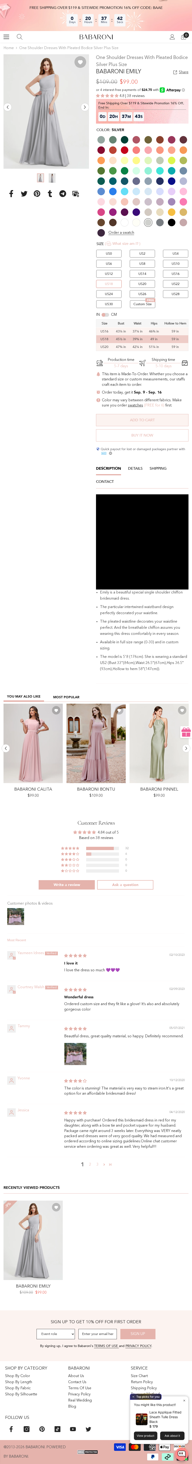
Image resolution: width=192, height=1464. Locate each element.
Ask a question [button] (125, 884)
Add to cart (142, 420)
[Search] (19, 37)
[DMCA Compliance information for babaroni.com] (87, 1452)
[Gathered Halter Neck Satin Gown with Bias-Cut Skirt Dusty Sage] (159, 743)
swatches (135, 405)
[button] (8, 107)
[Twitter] (24, 193)
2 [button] (90, 1165)
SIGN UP (138, 1334)
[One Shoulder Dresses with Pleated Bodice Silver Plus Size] (33, 1240)
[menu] (6, 37)
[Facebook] (11, 193)
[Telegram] (62, 193)
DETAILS (135, 468)
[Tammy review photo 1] (75, 1054)
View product (145, 1435)
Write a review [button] (67, 884)
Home (9, 48)
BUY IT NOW (142, 435)
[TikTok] (57, 1429)
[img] (75, 956)
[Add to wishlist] (80, 62)
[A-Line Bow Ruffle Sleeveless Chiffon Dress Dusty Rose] (96, 743)
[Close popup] (184, 1400)
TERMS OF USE (106, 1346)
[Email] (75, 193)
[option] (46, 111)
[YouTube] (73, 1429)
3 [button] (97, 1165)
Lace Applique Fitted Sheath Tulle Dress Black (165, 1417)
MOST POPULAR (66, 697)
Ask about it (172, 1435)
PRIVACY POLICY (138, 1346)
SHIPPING (158, 468)
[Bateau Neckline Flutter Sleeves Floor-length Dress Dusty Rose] (33, 743)
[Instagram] (27, 1429)
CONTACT (105, 481)
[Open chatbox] (181, 1454)
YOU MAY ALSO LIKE (24, 696)
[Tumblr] (49, 193)
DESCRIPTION (108, 468)
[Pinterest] (37, 193)
